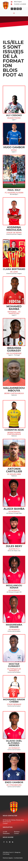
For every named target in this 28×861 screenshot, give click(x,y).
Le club (5, 831)
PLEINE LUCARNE (20, 4)
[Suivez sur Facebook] (4, 842)
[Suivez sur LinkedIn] (12, 842)
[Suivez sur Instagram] (10, 842)
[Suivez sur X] (7, 842)
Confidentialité (18, 858)
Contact (5, 823)
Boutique (18, 2)
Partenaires (6, 833)
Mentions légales (8, 858)
